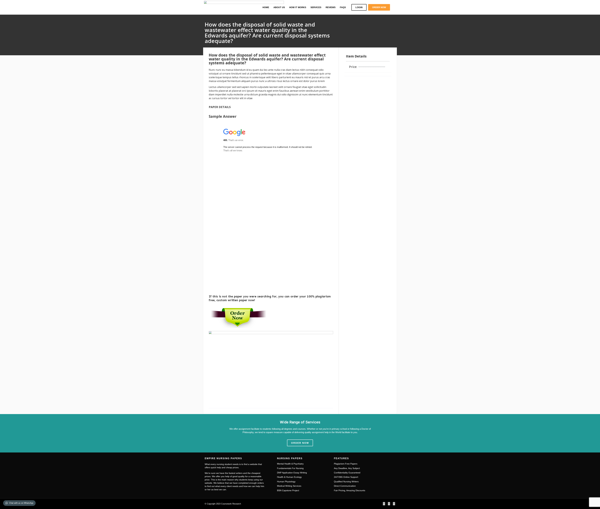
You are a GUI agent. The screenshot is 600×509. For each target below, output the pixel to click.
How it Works (297, 7)
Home (265, 7)
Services (315, 7)
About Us (279, 7)
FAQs (343, 7)
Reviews (330, 7)
